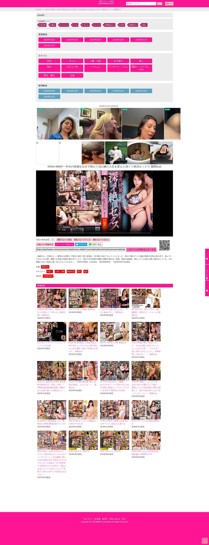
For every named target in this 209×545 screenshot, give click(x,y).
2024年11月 (49, 96)
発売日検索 (207, 288)
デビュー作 (72, 67)
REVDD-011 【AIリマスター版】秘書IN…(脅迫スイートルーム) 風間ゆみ (146, 312)
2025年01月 (141, 40)
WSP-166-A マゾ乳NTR (110, 451)
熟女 (49, 67)
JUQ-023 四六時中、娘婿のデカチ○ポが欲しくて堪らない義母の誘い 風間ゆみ (51, 312)
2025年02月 (118, 40)
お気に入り (169, 3)
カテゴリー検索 (207, 272)
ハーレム (64, 25)
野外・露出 (49, 75)
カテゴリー (88, 519)
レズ (75, 25)
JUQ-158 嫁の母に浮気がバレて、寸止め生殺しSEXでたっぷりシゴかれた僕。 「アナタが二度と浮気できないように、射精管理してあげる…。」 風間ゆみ (146, 348)
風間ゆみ (45, 267)
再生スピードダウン (101, 240)
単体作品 (71, 271)
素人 (144, 25)
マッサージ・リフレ (118, 67)
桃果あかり (110, 25)
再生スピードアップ (82, 240)
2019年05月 (48, 276)
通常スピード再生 (64, 240)
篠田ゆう (133, 25)
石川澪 (42, 25)
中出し (49, 271)
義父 (53, 25)
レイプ (97, 25)
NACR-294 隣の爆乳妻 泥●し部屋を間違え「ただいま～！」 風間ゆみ (82, 385)
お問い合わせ (114, 519)
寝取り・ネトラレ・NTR (141, 68)
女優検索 (207, 256)
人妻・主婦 (95, 61)
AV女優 (97, 519)
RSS (123, 519)
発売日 (104, 519)
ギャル (86, 25)
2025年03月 (95, 40)
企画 (72, 75)
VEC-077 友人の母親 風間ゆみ (82, 309)
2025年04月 (72, 40)
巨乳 (49, 61)
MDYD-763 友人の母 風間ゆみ (113, 343)
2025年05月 (49, 40)
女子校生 (118, 61)
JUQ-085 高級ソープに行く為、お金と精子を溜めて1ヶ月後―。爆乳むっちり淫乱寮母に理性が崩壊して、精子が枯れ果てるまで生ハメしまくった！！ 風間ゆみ (146, 387)
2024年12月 (49, 45)
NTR (122, 25)
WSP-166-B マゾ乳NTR (79, 451)
